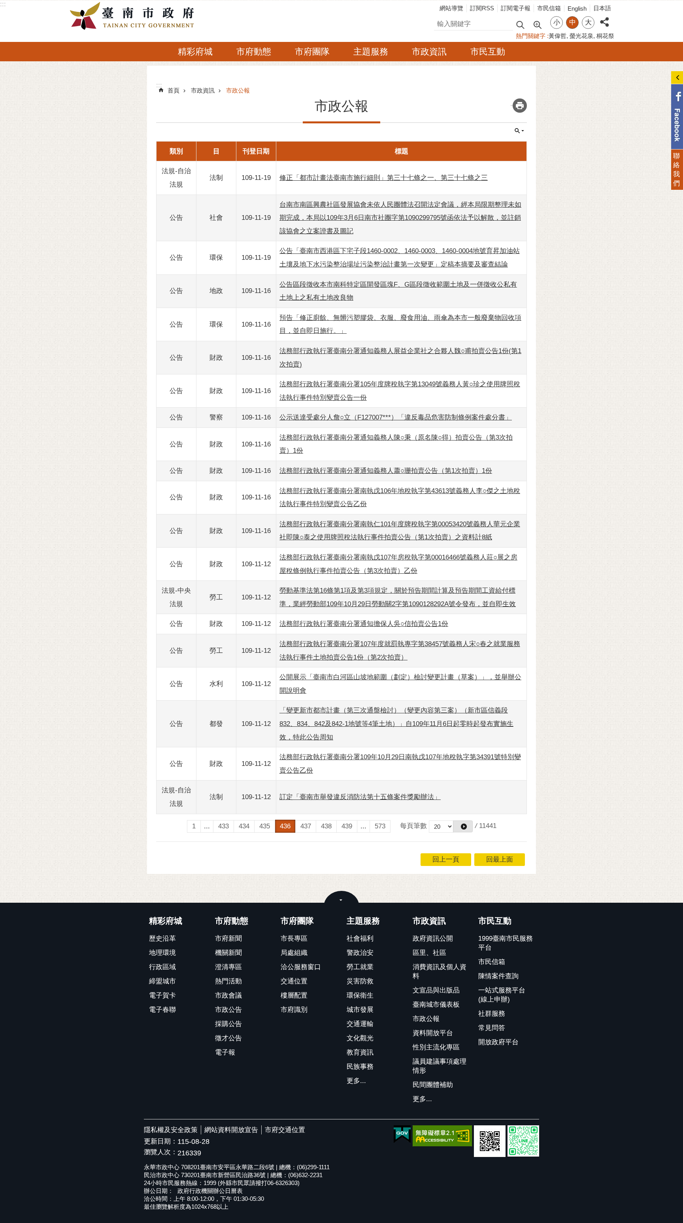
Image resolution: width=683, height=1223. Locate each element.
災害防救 (360, 981)
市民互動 (487, 52)
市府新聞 (228, 938)
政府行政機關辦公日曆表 (210, 1190)
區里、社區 (429, 952)
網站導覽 (451, 8)
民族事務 (360, 1066)
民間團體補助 (433, 1085)
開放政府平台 (498, 1042)
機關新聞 (228, 952)
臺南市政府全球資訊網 (134, 16)
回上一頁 (445, 859)
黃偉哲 (557, 35)
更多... (356, 1081)
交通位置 (294, 981)
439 (347, 826)
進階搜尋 (537, 24)
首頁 (173, 90)
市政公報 (238, 90)
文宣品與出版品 (436, 990)
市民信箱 (549, 8)
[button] (463, 826)
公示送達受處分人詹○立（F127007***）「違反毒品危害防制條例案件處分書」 (395, 417)
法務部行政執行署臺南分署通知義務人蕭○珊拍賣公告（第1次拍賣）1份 (385, 470)
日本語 (602, 8)
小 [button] (556, 22)
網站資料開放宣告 (231, 1130)
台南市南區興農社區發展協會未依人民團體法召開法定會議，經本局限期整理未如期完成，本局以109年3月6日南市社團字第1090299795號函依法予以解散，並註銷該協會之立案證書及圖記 (400, 218)
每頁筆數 (413, 826)
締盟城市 (162, 981)
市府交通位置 (285, 1130)
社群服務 (491, 1013)
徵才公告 (228, 1038)
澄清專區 (228, 967)
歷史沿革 (162, 938)
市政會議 (228, 995)
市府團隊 (312, 52)
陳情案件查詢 (498, 976)
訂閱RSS (482, 8)
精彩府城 (195, 52)
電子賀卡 (162, 995)
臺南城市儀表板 (436, 1004)
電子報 (225, 1052)
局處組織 (294, 952)
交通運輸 (360, 1024)
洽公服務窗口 (301, 967)
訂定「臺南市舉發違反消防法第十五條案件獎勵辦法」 (360, 797)
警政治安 (360, 952)
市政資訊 (429, 52)
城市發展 (360, 1009)
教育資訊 (360, 1052)
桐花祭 (605, 35)
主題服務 (370, 52)
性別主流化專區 (436, 1047)
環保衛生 (360, 995)
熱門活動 (228, 981)
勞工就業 (360, 967)
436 (285, 826)
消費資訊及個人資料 (439, 971)
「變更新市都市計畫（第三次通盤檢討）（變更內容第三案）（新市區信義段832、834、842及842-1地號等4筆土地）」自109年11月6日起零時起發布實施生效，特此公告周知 (396, 724)
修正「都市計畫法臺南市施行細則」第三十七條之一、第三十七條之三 (383, 177)
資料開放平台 (433, 1033)
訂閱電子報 (515, 8)
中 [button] (572, 22)
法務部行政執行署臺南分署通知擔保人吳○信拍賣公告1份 (363, 624)
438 (326, 826)
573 (380, 826)
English (577, 8)
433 (223, 826)
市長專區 (294, 938)
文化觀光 (360, 1038)
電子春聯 (162, 1009)
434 (244, 826)
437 (305, 826)
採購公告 (228, 1024)
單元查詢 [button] (519, 131)
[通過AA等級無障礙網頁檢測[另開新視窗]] (442, 1135)
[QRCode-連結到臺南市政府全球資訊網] (490, 1141)
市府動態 (253, 52)
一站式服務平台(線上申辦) (501, 995)
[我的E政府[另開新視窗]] (402, 1134)
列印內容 (520, 105)
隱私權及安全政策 (171, 1130)
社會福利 (360, 938)
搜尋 (440, 22)
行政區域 (162, 967)
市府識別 (294, 1009)
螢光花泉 (581, 35)
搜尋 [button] (520, 24)
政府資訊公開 (433, 938)
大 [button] (588, 22)
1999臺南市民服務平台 (505, 943)
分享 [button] (604, 17)
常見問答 (491, 1028)
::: (3, 4)
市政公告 (228, 1009)
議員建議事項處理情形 (439, 1066)
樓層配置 (294, 995)
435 (264, 826)
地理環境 (162, 952)
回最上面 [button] (499, 859)
